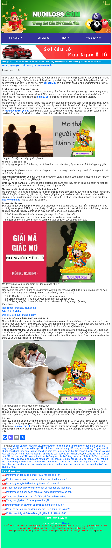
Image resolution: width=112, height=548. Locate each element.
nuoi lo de (18, 448)
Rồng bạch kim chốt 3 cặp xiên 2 (19, 308)
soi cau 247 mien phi (26, 456)
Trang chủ (7, 61)
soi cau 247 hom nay (94, 453)
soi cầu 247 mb (48, 528)
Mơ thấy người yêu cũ (17, 110)
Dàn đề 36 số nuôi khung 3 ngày (19, 315)
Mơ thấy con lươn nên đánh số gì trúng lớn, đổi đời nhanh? (36, 479)
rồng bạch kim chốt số (28, 528)
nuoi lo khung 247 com (66, 448)
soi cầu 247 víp (28, 525)
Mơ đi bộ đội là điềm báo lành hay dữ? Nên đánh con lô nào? (38, 509)
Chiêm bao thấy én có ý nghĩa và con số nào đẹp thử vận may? (38, 487)
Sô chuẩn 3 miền (84, 451)
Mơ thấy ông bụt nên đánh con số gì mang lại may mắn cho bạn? (39, 492)
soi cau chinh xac (21, 464)
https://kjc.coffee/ (23, 530)
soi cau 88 (102, 459)
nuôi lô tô (61, 528)
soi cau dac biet (77, 464)
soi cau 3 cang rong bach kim (38, 459)
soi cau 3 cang (14, 459)
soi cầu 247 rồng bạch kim (68, 456)
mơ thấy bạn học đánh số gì (56, 446)
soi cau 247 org (46, 456)
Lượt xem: (8, 70)
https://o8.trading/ (72, 530)
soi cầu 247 (50, 83)
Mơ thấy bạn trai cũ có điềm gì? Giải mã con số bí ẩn (33, 475)
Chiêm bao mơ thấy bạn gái (26, 446)
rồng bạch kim (87, 525)
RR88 (44, 530)
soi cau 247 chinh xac (18, 453)
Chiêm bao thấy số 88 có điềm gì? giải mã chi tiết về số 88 (36, 513)
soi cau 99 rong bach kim (84, 461)
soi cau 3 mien (62, 459)
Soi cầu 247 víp (91, 456)
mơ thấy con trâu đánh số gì (86, 446)
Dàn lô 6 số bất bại (11, 311)
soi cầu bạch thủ (11, 525)
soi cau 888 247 (50, 461)
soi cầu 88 (42, 525)
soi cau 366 (77, 459)
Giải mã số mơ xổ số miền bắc (29, 61)
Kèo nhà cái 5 (88, 530)
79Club (36, 530)
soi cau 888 (35, 461)
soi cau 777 (90, 459)
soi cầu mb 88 (22, 426)
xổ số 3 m (72, 528)
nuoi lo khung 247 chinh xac (39, 448)
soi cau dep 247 (94, 464)
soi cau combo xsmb (57, 464)
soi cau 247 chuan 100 (70, 453)
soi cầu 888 (101, 525)
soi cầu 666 (73, 525)
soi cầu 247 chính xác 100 (43, 453)
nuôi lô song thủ (65, 451)
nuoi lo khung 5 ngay (90, 448)
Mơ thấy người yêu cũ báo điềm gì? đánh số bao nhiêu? (27, 65)
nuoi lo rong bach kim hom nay (40, 451)
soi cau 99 (65, 461)
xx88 (11, 530)
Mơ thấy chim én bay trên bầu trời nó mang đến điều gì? (35, 505)
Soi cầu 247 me (85, 528)
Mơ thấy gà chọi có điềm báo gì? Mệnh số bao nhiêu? (34, 483)
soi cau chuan (38, 464)
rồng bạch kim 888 (57, 525)
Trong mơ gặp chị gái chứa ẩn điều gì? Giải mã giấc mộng (36, 496)
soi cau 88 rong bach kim (15, 461)
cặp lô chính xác (11, 199)
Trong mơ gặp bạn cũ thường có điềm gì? (27, 500)
